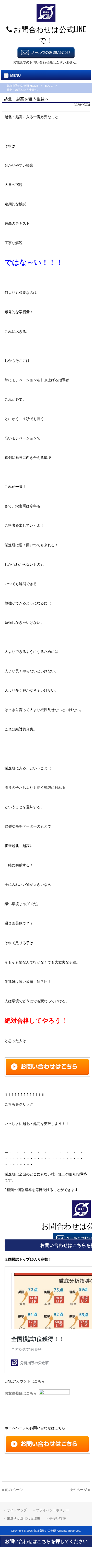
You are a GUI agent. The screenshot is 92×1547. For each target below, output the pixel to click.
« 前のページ (12, 1490)
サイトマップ (17, 1510)
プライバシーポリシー (52, 1510)
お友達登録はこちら (21, 1393)
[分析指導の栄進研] (46, 20)
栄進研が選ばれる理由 (23, 1518)
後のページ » (79, 1490)
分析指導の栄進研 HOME (22, 85)
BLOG (49, 85)
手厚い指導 (57, 1518)
